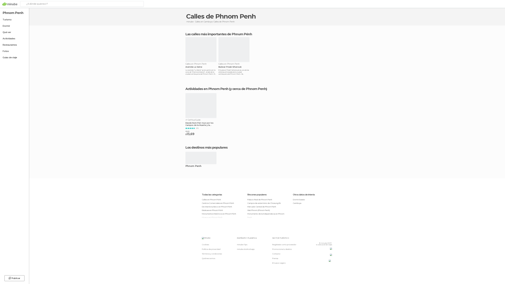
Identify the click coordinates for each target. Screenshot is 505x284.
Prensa (275, 258)
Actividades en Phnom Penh (206, 88)
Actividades (9, 38)
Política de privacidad (211, 249)
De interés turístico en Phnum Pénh (217, 207)
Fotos (6, 51)
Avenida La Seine (193, 67)
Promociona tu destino (282, 249)
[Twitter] (321, 239)
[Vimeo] (326, 239)
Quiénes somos (208, 258)
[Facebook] (317, 239)
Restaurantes (10, 45)
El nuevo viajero (279, 263)
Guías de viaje (10, 57)
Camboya (297, 203)
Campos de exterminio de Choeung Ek (264, 203)
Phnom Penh (193, 166)
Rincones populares (257, 194)
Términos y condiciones (212, 254)
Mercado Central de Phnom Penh (261, 207)
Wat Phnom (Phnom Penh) (258, 210)
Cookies (205, 245)
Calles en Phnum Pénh (211, 200)
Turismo (7, 19)
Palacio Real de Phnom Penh (259, 200)
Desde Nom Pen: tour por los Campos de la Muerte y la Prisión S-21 (199, 124)
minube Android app (246, 249)
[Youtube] (330, 239)
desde (187, 131)
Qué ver (7, 32)
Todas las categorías (212, 194)
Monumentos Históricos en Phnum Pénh (219, 214)
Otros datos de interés (304, 194)
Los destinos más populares (206, 147)
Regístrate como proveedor (284, 245)
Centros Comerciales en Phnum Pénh (218, 203)
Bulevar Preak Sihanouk (230, 67)
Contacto (276, 254)
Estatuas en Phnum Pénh (212, 210)
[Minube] (9, 4)
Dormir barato (299, 200)
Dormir (6, 26)
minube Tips (242, 245)
